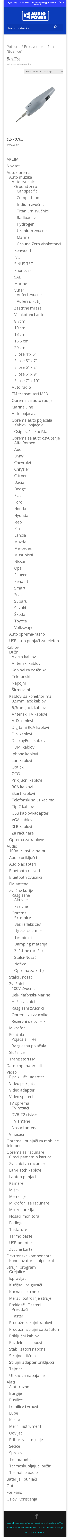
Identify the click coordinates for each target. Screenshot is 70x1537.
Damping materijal (31, 944)
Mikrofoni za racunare (29, 1203)
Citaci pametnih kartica (30, 1157)
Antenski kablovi (26, 663)
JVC (17, 257)
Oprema (19, 913)
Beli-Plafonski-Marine (31, 995)
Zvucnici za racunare (27, 1163)
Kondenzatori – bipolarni (31, 1260)
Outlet (12, 1485)
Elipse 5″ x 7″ (25, 360)
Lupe (13, 1413)
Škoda (19, 614)
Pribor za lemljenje (26, 1439)
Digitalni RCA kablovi (30, 727)
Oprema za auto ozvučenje (36, 438)
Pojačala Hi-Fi (24, 1039)
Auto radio (21, 387)
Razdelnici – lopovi (25, 1342)
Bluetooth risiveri (24, 870)
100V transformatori (28, 850)
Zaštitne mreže (27, 308)
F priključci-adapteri (27, 1077)
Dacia (19, 482)
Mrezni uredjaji (22, 1209)
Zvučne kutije (21, 890)
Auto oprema (19, 172)
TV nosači (20, 1108)
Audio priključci (23, 857)
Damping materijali (24, 1065)
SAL (17, 277)
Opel (18, 568)
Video (12, 1072)
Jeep (18, 522)
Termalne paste (23, 1472)
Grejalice (17, 1271)
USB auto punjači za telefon (34, 640)
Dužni (14, 652)
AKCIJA (13, 159)
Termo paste (20, 1236)
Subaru (20, 601)
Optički (18, 767)
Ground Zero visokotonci (39, 244)
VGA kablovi (22, 819)
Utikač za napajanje (27, 1375)
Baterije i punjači (22, 1479)
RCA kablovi (22, 786)
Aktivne (21, 899)
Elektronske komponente (29, 1256)
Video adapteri (22, 1090)
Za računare (23, 833)
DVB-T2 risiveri (25, 1114)
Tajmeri (16, 1369)
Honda (20, 508)
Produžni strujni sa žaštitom (34, 1329)
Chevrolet (22, 462)
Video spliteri (21, 1096)
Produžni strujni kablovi (30, 1322)
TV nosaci (15, 1134)
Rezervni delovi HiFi (29, 1021)
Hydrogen (25, 224)
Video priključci (23, 1083)
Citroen (21, 475)
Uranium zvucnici (32, 230)
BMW (19, 456)
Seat (18, 594)
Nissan (20, 561)
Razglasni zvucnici (28, 1008)
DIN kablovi (22, 734)
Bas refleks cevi (28, 924)
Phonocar (22, 270)
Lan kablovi (22, 760)
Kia (17, 528)
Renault (21, 581)
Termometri (20, 1459)
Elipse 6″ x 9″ (25, 374)
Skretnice (22, 917)
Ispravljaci (18, 1278)
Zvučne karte (20, 1249)
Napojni (19, 683)
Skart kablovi (23, 793)
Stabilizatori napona (27, 1349)
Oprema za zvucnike (30, 1014)
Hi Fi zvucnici (23, 1001)
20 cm (19, 347)
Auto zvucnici (24, 181)
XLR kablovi (22, 826)
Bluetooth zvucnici (25, 877)
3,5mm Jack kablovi (29, 701)
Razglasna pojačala (29, 1045)
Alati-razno (19, 1386)
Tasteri (18, 1316)
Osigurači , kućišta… (32, 431)
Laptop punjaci (22, 1176)
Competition (28, 197)
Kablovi (13, 647)
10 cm (19, 327)
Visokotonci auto (29, 314)
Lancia (20, 535)
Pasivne (21, 906)
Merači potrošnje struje (30, 1298)
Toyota (20, 621)
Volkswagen (25, 627)
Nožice (20, 964)
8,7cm (19, 321)
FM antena (18, 884)
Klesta (14, 1419)
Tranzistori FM (22, 1059)
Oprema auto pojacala (32, 420)
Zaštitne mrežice (29, 950)
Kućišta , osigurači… (27, 1285)
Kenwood (22, 250)
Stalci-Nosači (25, 957)
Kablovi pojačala (28, 425)
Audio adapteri (22, 864)
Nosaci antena (25, 1127)
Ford (18, 502)
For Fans (14, 1492)
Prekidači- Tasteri (25, 1305)
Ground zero (25, 186)
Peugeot (21, 574)
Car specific (27, 191)
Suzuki (20, 607)
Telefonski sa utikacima (33, 800)
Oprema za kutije (29, 970)
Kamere (16, 1183)
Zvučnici (16, 983)
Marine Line (22, 407)
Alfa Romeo (24, 442)
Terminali (23, 937)
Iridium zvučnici (31, 204)
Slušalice (17, 1052)
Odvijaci (16, 1433)
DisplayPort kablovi (29, 740)
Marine (23, 237)
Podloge (16, 1222)
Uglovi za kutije (28, 930)
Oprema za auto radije (32, 400)
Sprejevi (16, 1452)
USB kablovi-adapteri (31, 813)
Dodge (20, 489)
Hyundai (21, 515)
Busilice (16, 1400)
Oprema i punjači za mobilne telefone (33, 1143)
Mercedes (23, 548)
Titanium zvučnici (33, 211)
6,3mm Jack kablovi (29, 707)
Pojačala (16, 1034)
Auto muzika (20, 177)
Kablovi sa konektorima (30, 696)
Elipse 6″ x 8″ (25, 367)
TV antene (21, 1121)
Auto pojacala (24, 413)
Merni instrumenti (25, 1426)
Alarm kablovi (24, 656)
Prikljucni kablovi (27, 780)
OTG (16, 773)
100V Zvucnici (24, 988)
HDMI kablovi (23, 747)
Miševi (14, 1190)
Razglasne (21, 895)
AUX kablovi (22, 720)
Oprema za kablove (26, 839)
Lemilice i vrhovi (23, 1406)
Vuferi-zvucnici (30, 294)
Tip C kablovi (23, 806)
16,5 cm (21, 341)
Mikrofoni (18, 1028)
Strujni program (21, 1267)
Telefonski (21, 676)
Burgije (15, 1393)
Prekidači (20, 1309)
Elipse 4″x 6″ (25, 354)
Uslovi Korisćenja (22, 1499)
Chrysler (21, 469)
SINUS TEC (23, 263)
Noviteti (14, 166)
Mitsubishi (23, 555)
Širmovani (21, 689)
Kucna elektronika (25, 1291)
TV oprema (19, 1103)
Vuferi (19, 290)
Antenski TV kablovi (29, 714)
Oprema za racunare (25, 1152)
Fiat (17, 495)
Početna (14, 46)
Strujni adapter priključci (31, 1362)
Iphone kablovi (25, 754)
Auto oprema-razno (27, 634)
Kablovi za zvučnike (29, 670)
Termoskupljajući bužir (30, 1466)
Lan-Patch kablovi (25, 1170)
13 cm (19, 334)
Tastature (18, 1229)
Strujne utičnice (23, 1355)
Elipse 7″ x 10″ (26, 380)
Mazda (20, 541)
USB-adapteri (21, 1242)
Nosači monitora (24, 1216)
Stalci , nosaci (21, 977)
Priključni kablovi (24, 1336)
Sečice (14, 1446)
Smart (19, 588)
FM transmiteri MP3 (30, 393)
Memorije (17, 1196)
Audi (18, 449)
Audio (12, 846)
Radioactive (27, 217)
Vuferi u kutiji (29, 301)
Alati (11, 1382)
